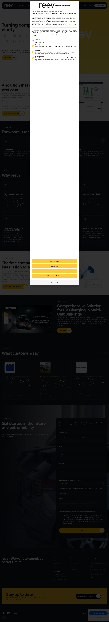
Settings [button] (70, 24)
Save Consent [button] (54, 261)
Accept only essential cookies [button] (54, 271)
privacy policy (35, 23)
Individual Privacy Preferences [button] (54, 275)
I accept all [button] (54, 266)
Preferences (54, 282)
